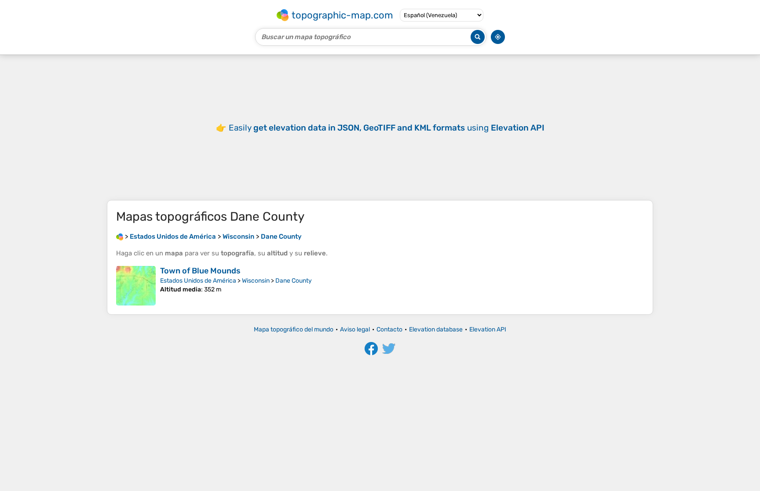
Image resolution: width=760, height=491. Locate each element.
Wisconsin (256, 280)
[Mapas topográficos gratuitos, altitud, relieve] (119, 236)
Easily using (386, 128)
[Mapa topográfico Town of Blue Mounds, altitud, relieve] (136, 286)
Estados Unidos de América (198, 280)
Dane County (293, 280)
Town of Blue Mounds (200, 271)
